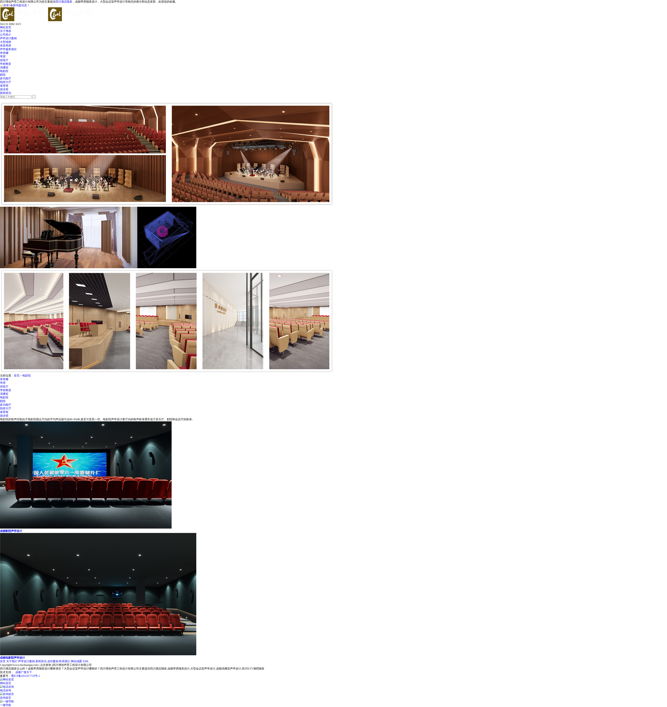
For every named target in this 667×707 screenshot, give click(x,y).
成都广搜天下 (23, 672)
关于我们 (11, 661)
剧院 (3, 74)
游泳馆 (4, 89)
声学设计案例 (8, 38)
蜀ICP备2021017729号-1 (25, 675)
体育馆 (4, 85)
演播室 (4, 67)
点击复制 (45, 664)
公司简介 (5, 34)
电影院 (4, 71)
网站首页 (5, 27)
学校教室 (5, 63)
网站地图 (76, 661)
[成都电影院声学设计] (98, 654)
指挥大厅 (5, 82)
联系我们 (64, 661)
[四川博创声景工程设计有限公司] (47, 19)
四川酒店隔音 (64, 1)
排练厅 (4, 60)
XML (86, 661)
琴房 (3, 56)
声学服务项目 (8, 49)
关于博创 (5, 31)
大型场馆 (5, 41)
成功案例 (52, 661)
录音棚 (4, 52)
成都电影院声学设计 (12, 657)
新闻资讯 (5, 92)
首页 (16, 375)
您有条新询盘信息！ (16, 5)
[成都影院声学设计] (86, 527)
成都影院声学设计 (11, 530)
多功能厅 (5, 78)
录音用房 (5, 45)
